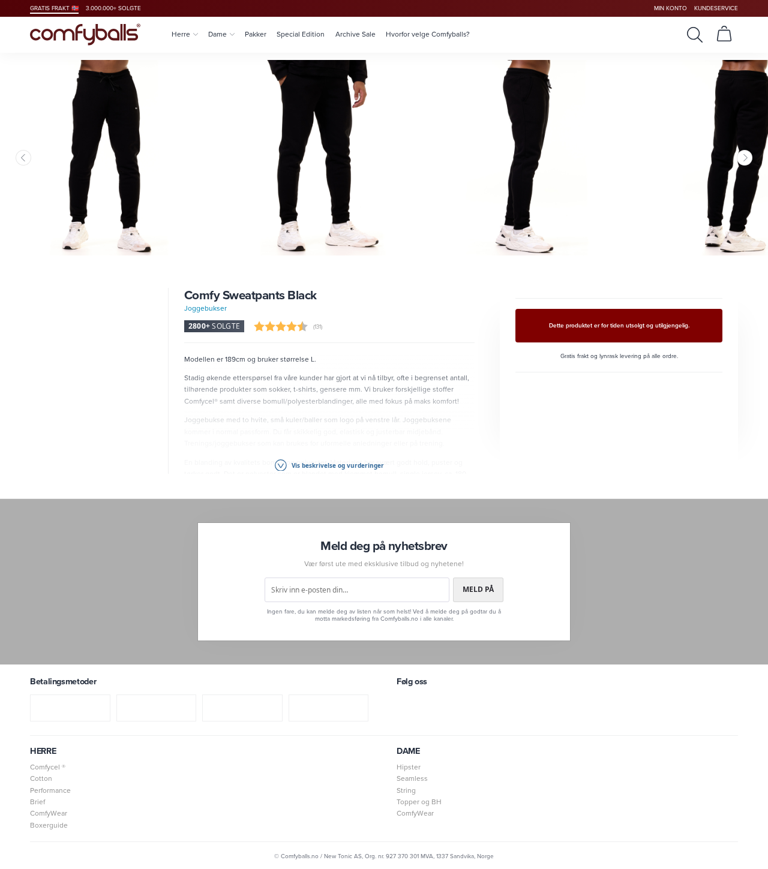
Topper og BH (419, 801)
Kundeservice (716, 8)
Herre (181, 34)
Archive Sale (355, 34)
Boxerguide (49, 825)
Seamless (412, 778)
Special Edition (301, 34)
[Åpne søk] (695, 34)
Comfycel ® (47, 767)
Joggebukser (205, 308)
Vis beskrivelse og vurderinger (337, 465)
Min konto (670, 8)
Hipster (409, 767)
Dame (217, 34)
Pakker (255, 34)
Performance (50, 790)
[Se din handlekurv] (724, 34)
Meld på (478, 589)
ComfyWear (48, 813)
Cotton (41, 778)
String (406, 790)
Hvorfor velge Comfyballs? (428, 34)
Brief (37, 801)
